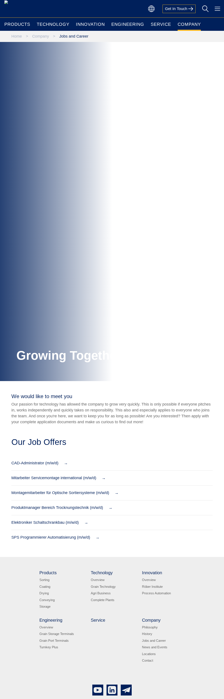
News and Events (154, 657)
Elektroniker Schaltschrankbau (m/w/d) (45, 533)
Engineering (50, 630)
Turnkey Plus (48, 657)
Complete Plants (102, 610)
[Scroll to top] (214, 689)
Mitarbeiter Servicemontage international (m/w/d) (53, 488)
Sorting (44, 590)
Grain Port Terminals (54, 651)
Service (98, 630)
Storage (45, 617)
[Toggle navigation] (217, 8)
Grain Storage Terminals (56, 644)
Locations (149, 664)
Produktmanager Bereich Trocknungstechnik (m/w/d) (57, 518)
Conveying (47, 610)
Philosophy (150, 637)
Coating (44, 597)
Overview (98, 590)
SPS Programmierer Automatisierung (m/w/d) (50, 548)
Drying (44, 603)
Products (48, 583)
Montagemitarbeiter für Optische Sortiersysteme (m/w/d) (60, 503)
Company (151, 630)
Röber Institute (152, 597)
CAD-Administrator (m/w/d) (34, 473)
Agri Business (101, 603)
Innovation (152, 583)
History (147, 644)
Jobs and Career (154, 651)
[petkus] (12, 3)
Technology (102, 583)
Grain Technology (103, 597)
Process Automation (156, 603)
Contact (147, 671)
